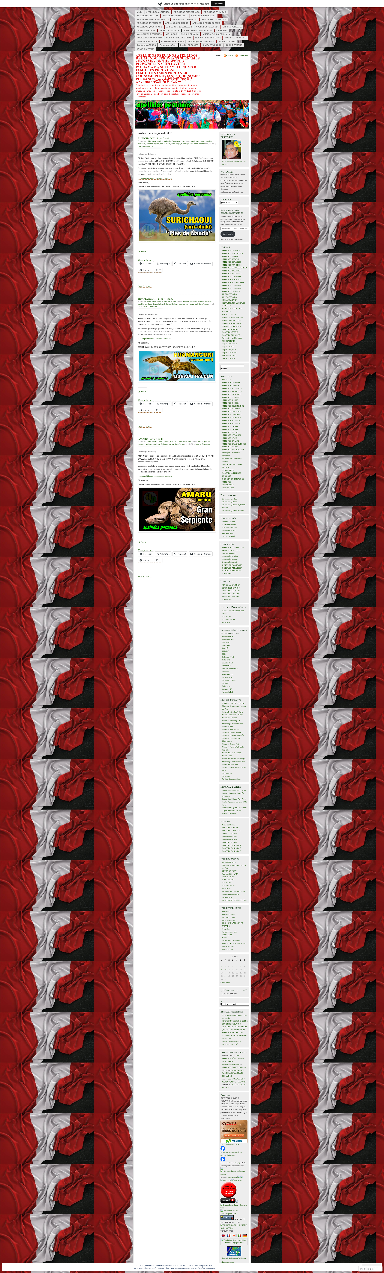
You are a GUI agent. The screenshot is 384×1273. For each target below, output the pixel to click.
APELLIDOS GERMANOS (231, 418)
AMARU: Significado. (151, 438)
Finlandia (225, 671)
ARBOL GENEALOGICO (231, 550)
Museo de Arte (227, 726)
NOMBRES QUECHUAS (172, 42)
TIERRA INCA (227, 897)
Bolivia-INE (226, 642)
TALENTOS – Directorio (231, 941)
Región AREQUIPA (189, 45)
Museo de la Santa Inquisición (233, 735)
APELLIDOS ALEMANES (158, 12)
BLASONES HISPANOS (231, 588)
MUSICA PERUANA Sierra (208, 38)
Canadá (225, 648)
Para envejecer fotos (229, 932)
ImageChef (226, 929)
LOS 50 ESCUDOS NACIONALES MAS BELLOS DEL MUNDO (233, 1073)
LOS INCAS (226, 617)
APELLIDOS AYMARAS (215, 12)
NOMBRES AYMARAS (235, 38)
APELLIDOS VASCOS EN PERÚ (234, 1067)
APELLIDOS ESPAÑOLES (175, 16)
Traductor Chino (228, 488)
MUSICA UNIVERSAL (230, 813)
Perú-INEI (225, 683)
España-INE (226, 666)
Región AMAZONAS (146, 45)
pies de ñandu (165, 144)
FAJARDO (226, 926)
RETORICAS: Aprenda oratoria (233, 891)
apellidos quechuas (145, 304)
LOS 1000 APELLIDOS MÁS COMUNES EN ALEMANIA (233, 1058)
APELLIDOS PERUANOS (229, 1144)
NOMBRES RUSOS (229, 842)
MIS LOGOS (171, 34)
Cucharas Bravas (228, 522)
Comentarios (243, 55)
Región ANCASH (168, 45)
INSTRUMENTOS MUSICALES (198, 30)
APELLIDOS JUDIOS (230, 426)
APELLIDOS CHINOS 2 (230, 403)
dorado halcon (158, 304)
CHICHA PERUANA (232, 27)
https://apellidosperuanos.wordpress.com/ (155, 178)
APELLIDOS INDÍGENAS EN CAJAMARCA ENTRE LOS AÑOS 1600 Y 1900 (234, 1035)
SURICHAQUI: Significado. (154, 138)
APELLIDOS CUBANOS (231, 409)
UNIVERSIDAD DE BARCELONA (234, 900)
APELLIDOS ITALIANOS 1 (185, 19)
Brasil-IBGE (226, 645)
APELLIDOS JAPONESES (149, 23)
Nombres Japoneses (229, 833)
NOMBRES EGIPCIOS (230, 828)
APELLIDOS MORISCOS (176, 23)
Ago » (228, 982)
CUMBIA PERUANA (146, 30)
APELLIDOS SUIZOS (230, 447)
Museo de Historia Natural (231, 732)
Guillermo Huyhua (152, 144)
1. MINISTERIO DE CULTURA (233, 703)
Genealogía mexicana (230, 559)
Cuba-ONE (226, 660)
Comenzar (218, 4)
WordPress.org (227, 949)
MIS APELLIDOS (228, 470)
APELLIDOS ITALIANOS (231, 420)
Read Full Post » (145, 286)
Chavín (224, 614)
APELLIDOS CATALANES (231, 394)
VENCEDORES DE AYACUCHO (234, 943)
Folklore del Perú (228, 877)
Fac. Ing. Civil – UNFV (230, 874)
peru (154, 141)
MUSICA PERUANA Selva (178, 38)
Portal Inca (226, 622)
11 (229, 970)
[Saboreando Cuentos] (222, 1161)
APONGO (226, 911)
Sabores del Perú (228, 536)
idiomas (155, 441)
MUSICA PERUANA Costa (149, 38)
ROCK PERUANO (234, 45)
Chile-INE (225, 651)
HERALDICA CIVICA (170, 30)
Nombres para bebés (230, 839)
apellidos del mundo (190, 301)
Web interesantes (178, 141)
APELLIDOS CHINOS (230, 400)
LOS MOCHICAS (228, 619)
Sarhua (224, 937)
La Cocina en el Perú (229, 527)
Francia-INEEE (227, 674)
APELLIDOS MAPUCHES (231, 435)
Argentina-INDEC (228, 639)
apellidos (148, 141)
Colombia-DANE (228, 657)
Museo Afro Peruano (229, 718)
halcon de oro (183, 304)
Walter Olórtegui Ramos (231, 1064)
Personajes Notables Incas (201, 42)
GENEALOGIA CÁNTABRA (232, 565)
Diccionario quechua (229, 499)
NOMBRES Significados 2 (231, 848)
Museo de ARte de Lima (230, 729)
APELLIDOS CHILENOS (231, 397)
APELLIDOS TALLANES (207, 27)
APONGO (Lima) (228, 914)
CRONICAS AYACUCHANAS (232, 923)
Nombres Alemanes (229, 825)
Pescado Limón (227, 533)
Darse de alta (228, 234)
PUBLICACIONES (227, 42)
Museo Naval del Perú (230, 764)
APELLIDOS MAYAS (229, 438)
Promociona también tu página (231, 1152)
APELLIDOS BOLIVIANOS (232, 388)
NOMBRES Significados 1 (231, 845)
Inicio (139, 12)
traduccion (167, 141)
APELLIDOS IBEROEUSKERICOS (153, 19)
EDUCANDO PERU (229, 871)
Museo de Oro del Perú (230, 744)
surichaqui (185, 144)
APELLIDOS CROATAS (148, 16)
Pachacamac (227, 773)
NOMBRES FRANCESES (231, 831)
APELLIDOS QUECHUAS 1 (149, 27)
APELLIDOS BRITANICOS (232, 391)
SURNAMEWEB (228, 485)
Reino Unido (226, 686)
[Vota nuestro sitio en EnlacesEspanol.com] (234, 1214)
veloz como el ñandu (197, 144)
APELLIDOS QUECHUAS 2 (179, 27)
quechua (160, 141)
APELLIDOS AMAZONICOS (187, 12)
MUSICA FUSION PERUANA (216, 34)
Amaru (200, 441)
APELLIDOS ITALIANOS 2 (214, 19)
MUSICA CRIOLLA (190, 34)
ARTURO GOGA (228, 917)
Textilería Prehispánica (230, 894)
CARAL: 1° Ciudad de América (233, 611)
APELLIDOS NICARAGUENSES (234, 444)
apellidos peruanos (198, 141)
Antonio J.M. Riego (229, 862)
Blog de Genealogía (229, 553)
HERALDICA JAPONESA (231, 597)
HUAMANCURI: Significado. (155, 298)
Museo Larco (227, 756)
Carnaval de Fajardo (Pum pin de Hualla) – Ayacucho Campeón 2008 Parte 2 (234, 793)
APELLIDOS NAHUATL (230, 441)
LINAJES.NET (227, 574)
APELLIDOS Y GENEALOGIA (233, 450)
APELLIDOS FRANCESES (203, 16)
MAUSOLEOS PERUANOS (149, 34)
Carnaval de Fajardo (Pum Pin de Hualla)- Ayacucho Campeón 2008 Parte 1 (234, 802)
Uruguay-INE (227, 689)
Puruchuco (226, 776)
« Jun (222, 982)
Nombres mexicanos (229, 836)
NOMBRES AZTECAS (147, 42)
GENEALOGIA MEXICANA (232, 571)
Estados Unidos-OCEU (230, 669)
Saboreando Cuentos (227, 1155)
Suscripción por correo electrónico (231, 211)
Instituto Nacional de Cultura (232, 712)
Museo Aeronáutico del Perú (232, 715)
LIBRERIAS (222, 30)
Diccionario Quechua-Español (233, 511)
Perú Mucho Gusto (229, 530)
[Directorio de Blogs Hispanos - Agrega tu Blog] (234, 1243)
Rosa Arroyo (175, 144)
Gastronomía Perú (229, 525)
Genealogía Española (230, 556)
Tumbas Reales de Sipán (231, 779)
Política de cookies (207, 1268)
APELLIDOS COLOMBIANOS (233, 406)
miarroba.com (232, 1177)
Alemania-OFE (227, 636)
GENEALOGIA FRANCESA (232, 568)
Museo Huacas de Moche (231, 753)
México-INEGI (227, 677)
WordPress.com (228, 946)
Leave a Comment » (145, 146)
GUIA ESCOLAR (228, 880)
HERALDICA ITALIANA (230, 594)
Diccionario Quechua (229, 502)
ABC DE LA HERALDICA (231, 585)
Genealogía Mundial (229, 562)
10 (225, 970)
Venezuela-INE (227, 692)
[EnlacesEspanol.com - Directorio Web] (234, 1208)
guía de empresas (227, 1262)
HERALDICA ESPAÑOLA (231, 591)
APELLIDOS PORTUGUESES (206, 23)
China (224, 654)
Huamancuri (193, 304)
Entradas (229, 55)
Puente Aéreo (227, 935)
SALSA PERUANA (145, 49)
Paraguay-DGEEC (229, 680)
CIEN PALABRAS (228, 920)
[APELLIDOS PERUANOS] (222, 1150)
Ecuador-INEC (227, 663)
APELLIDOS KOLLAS (230, 432)
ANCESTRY (226, 380)
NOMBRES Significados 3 (231, 851)
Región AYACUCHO (212, 45)
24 (225, 976)
